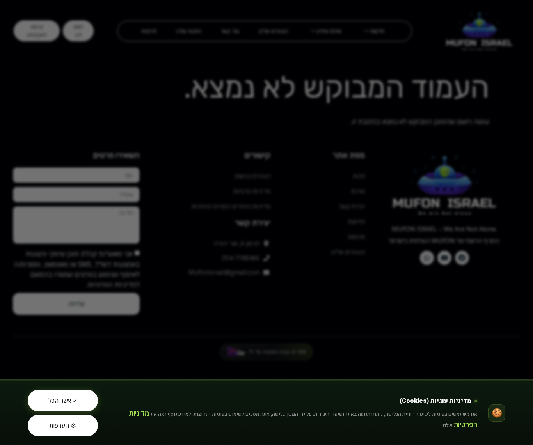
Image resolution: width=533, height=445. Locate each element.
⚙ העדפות (63, 425)
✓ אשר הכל (63, 400)
